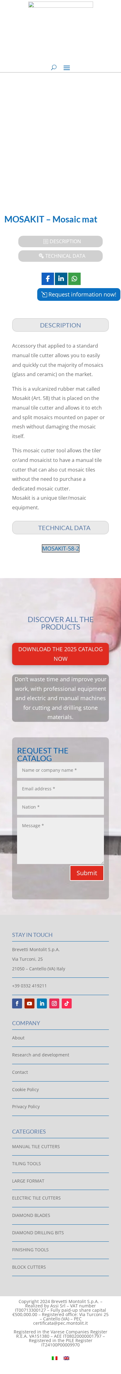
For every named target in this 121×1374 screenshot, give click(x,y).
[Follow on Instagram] (54, 1003)
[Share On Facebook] (48, 279)
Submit (87, 873)
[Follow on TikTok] (67, 1003)
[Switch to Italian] (54, 1357)
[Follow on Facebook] (17, 1003)
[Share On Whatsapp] (74, 279)
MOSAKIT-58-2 (60, 548)
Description (65, 241)
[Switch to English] (66, 1357)
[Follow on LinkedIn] (42, 1003)
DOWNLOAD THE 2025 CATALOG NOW (60, 653)
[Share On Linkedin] (61, 279)
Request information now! (82, 294)
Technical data (65, 255)
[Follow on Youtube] (29, 1003)
